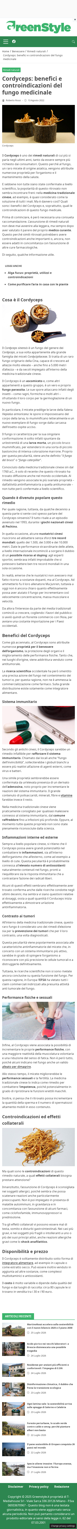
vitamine (66, 795)
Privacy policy (39, 1487)
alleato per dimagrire (16, 1067)
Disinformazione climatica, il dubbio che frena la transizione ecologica (50, 1386)
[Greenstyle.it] (38, 27)
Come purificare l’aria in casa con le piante (38, 284)
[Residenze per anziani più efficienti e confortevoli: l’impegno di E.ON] (13, 1370)
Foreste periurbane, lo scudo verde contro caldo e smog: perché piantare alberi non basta (48, 1427)
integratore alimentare (17, 1263)
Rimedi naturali (11, 70)
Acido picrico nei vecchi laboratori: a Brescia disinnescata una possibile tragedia (48, 1347)
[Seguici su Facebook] (14, 42)
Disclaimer (15, 1487)
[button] (73, 42)
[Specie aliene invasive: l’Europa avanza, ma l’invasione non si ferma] (13, 1469)
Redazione (61, 1487)
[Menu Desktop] (5, 41)
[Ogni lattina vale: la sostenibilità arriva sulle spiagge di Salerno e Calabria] (13, 1409)
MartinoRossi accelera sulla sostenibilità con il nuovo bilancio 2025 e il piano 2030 (50, 1326)
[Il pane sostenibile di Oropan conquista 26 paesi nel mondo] (13, 1449)
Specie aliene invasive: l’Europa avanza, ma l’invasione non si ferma (49, 1465)
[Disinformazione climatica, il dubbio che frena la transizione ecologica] (13, 1389)
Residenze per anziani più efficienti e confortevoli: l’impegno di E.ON (48, 1366)
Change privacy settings (63, 1525)
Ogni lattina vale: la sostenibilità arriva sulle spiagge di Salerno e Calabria (49, 1405)
